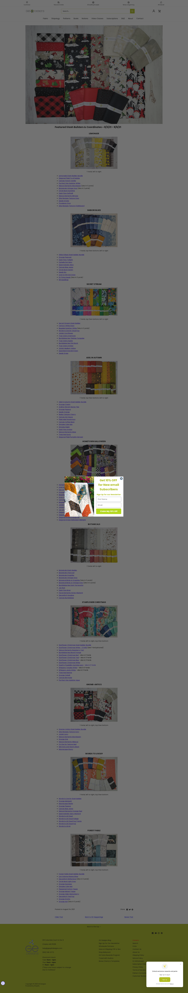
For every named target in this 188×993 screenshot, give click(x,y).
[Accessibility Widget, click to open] (3, 983)
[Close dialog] (121, 478)
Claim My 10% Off (108, 511)
